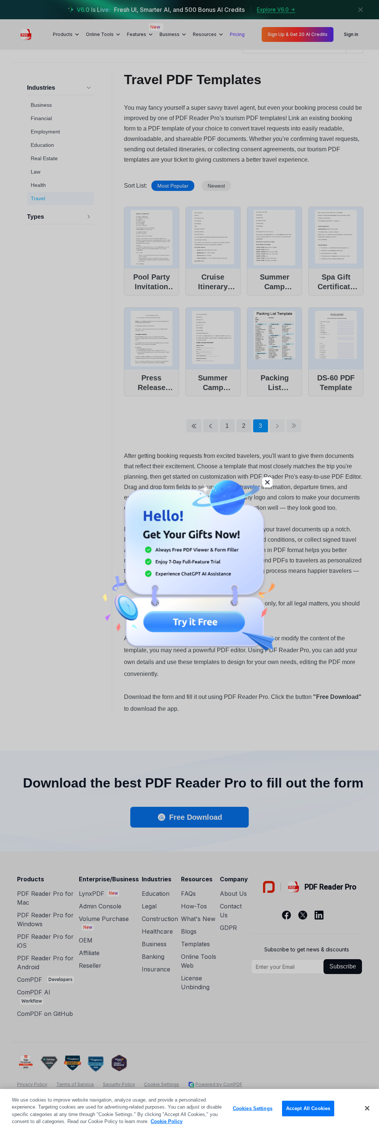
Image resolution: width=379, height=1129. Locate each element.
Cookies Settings (252, 1108)
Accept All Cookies (308, 1108)
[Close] (367, 1108)
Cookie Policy (166, 1121)
